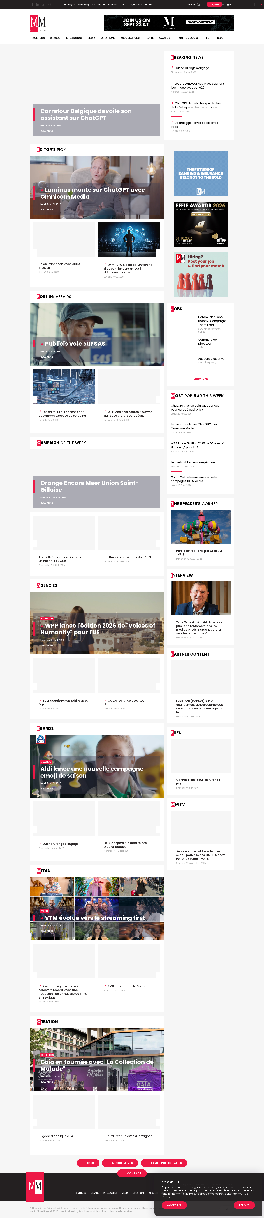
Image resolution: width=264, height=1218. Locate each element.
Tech (208, 38)
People (149, 38)
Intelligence (74, 38)
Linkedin (37, 4)
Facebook (32, 4)
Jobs (124, 4)
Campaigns (68, 4)
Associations (130, 38)
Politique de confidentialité (44, 1208)
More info (201, 379)
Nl (259, 4)
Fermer (244, 1205)
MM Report (98, 4)
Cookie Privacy (69, 1208)
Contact (134, 1173)
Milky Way (83, 4)
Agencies (38, 38)
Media (91, 38)
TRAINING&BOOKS (186, 38)
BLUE (220, 38)
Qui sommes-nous (129, 1208)
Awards (164, 38)
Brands (55, 38)
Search (191, 4)
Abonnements (122, 1163)
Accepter (174, 1205)
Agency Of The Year (141, 4)
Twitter (43, 4)
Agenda (113, 4)
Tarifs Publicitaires (166, 1163)
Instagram (49, 4)
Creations (108, 38)
